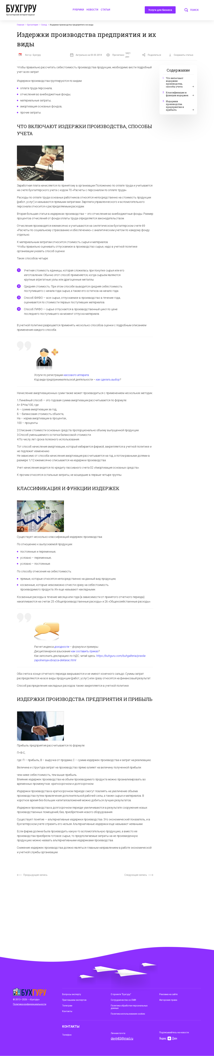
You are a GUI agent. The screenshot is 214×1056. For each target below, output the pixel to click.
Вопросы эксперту (71, 994)
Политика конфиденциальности (29, 1004)
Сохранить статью (183, 55)
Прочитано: (121, 55)
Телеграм (67, 1005)
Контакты (67, 1011)
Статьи (105, 9)
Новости (92, 9)
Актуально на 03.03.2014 (89, 55)
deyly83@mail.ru (122, 1038)
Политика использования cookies (128, 1014)
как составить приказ (84, 651)
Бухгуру (37, 55)
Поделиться (154, 55)
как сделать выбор (108, 379)
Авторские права (168, 1000)
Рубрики (78, 9)
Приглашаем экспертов (74, 1000)
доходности (61, 646)
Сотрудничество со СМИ (123, 1000)
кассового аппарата (76, 375)
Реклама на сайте (168, 994)
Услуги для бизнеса (160, 9)
